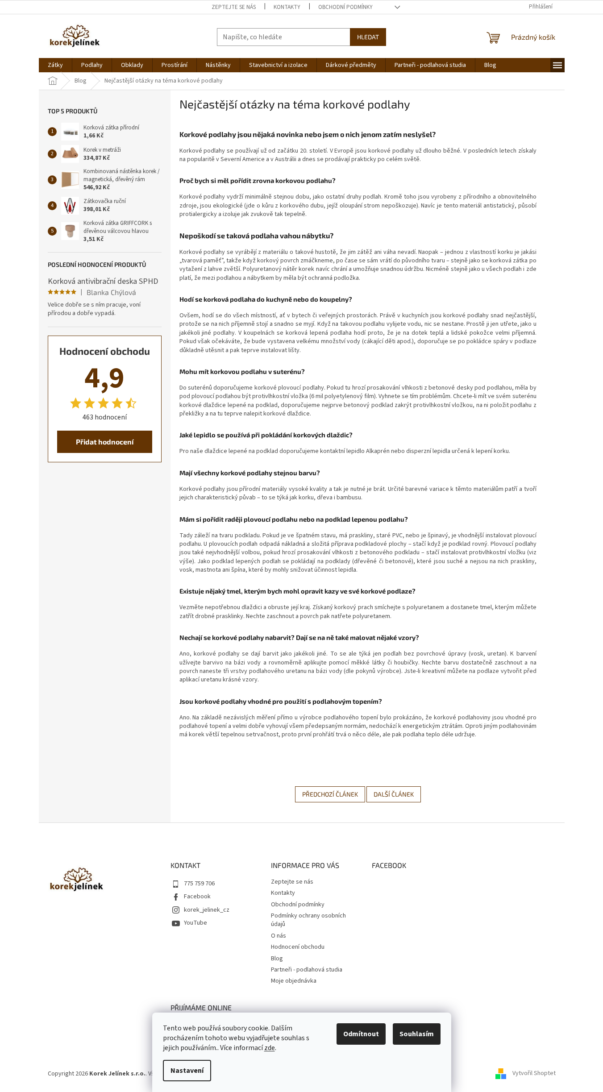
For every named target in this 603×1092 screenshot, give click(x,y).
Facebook (197, 896)
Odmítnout (361, 1034)
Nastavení (187, 1070)
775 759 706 (199, 883)
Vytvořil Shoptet (534, 1073)
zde (269, 1048)
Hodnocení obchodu (297, 947)
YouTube (195, 922)
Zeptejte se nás (234, 7)
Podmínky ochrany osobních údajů (308, 920)
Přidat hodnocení (104, 441)
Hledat (368, 37)
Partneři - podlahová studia (306, 969)
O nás (278, 935)
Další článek (394, 794)
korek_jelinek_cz (206, 909)
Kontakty (287, 7)
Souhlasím (416, 1034)
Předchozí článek (330, 794)
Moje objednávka (293, 980)
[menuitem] (55, 65)
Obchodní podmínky (345, 7)
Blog (277, 958)
